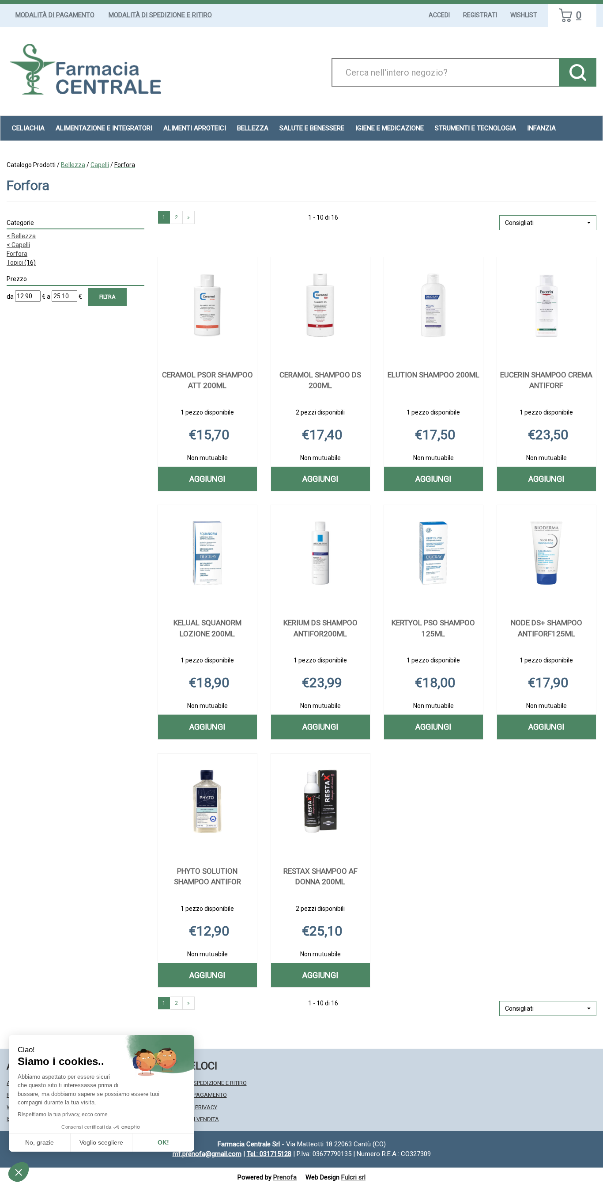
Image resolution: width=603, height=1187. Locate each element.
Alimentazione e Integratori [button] (104, 128)
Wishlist (523, 15)
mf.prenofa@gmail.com (207, 1154)
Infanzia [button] (541, 128)
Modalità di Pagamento (54, 15)
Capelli (99, 164)
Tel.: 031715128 (269, 1154)
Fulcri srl (353, 1177)
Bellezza (73, 164)
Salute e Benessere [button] (311, 128)
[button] (547, 222)
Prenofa (285, 1177)
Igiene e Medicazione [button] (389, 128)
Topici (21, 262)
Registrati (480, 15)
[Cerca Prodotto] (577, 72)
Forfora (17, 253)
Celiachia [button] (28, 128)
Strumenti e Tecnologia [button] (475, 128)
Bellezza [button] (252, 128)
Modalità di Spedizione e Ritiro (160, 15)
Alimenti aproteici (194, 128)
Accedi (439, 15)
